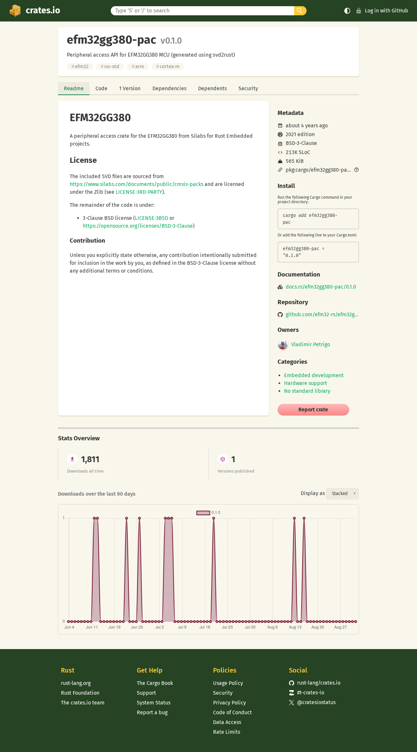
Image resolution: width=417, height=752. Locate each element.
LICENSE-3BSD (151, 218)
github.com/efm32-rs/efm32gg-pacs (322, 315)
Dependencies (169, 88)
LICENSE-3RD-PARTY (139, 192)
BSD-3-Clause (301, 143)
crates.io (43, 10)
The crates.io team (83, 703)
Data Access (227, 722)
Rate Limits (226, 732)
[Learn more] (356, 170)
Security (248, 88)
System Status (153, 703)
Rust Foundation (80, 693)
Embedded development (314, 375)
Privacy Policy (229, 703)
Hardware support (305, 383)
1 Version (129, 88)
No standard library (307, 391)
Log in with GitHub (386, 10)
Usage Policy (228, 683)
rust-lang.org (76, 683)
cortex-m (168, 66)
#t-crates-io (306, 692)
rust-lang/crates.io (314, 683)
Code (101, 88)
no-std (110, 66)
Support (146, 693)
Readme (74, 88)
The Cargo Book (155, 683)
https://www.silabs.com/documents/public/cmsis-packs (136, 184)
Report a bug (152, 712)
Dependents (212, 88)
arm (138, 66)
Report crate (313, 409)
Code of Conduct (232, 712)
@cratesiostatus (312, 702)
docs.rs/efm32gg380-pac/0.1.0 (321, 287)
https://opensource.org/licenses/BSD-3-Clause (138, 226)
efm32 (80, 66)
